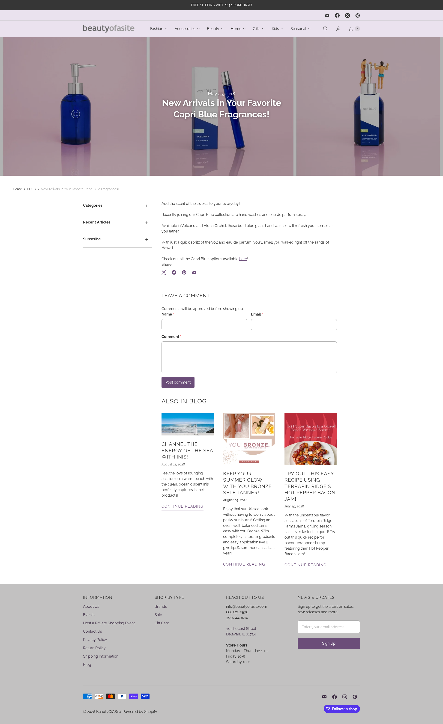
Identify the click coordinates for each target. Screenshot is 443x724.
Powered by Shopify (140, 711)
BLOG (31, 189)
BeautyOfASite (108, 711)
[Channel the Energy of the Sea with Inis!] (188, 424)
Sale (158, 615)
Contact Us (92, 631)
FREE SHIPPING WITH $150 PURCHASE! (221, 5)
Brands (161, 606)
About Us (91, 606)
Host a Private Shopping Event (109, 623)
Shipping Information (100, 656)
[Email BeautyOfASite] (327, 15)
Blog (87, 664)
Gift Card (162, 623)
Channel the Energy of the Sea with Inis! (187, 450)
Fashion (156, 29)
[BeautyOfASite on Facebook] (337, 15)
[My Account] (338, 28)
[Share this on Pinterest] (184, 272)
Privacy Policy (95, 640)
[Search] (325, 28)
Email (257, 314)
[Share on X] (165, 272)
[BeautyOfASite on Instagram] (347, 15)
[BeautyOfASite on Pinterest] (358, 15)
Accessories (185, 29)
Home (236, 29)
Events (89, 615)
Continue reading (183, 506)
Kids (275, 29)
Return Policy (94, 648)
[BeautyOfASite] (109, 28)
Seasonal (298, 29)
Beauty (213, 29)
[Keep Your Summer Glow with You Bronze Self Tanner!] (249, 439)
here (243, 259)
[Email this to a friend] (194, 272)
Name (168, 314)
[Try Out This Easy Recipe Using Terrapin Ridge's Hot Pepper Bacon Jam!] (310, 439)
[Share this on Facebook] (174, 272)
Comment (172, 336)
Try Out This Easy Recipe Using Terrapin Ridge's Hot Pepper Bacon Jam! (309, 486)
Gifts (256, 29)
